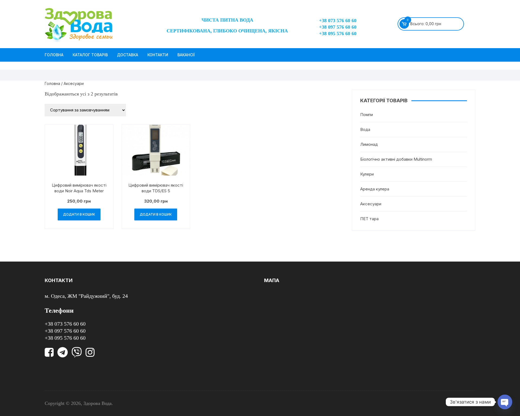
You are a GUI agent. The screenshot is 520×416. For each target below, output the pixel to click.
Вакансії (186, 54)
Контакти (157, 54)
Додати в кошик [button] (79, 214)
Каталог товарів (90, 54)
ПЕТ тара (369, 218)
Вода (365, 129)
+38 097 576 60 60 (337, 27)
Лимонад (369, 144)
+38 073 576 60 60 (337, 20)
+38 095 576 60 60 (337, 33)
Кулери (367, 174)
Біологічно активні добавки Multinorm (396, 159)
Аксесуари (370, 203)
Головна (54, 54)
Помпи (366, 114)
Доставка (127, 54)
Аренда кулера (374, 189)
